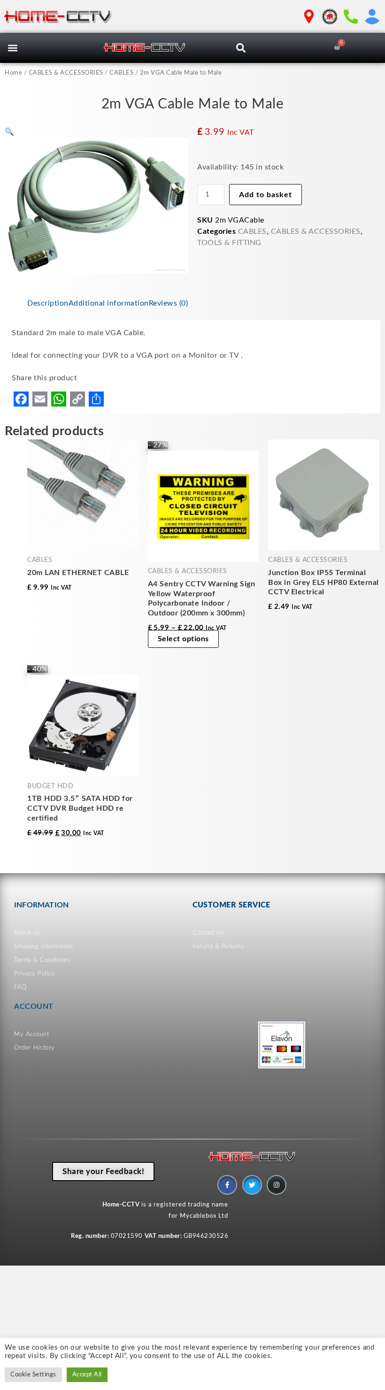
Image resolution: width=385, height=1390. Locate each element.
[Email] (40, 399)
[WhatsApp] (58, 399)
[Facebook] (21, 399)
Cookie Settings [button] (33, 1375)
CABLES (121, 73)
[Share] (96, 399)
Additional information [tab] (109, 303)
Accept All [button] (87, 1375)
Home (13, 73)
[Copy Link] (77, 399)
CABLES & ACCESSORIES (66, 73)
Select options (183, 639)
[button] (12, 48)
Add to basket (265, 195)
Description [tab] (48, 303)
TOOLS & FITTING (229, 242)
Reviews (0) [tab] (168, 303)
